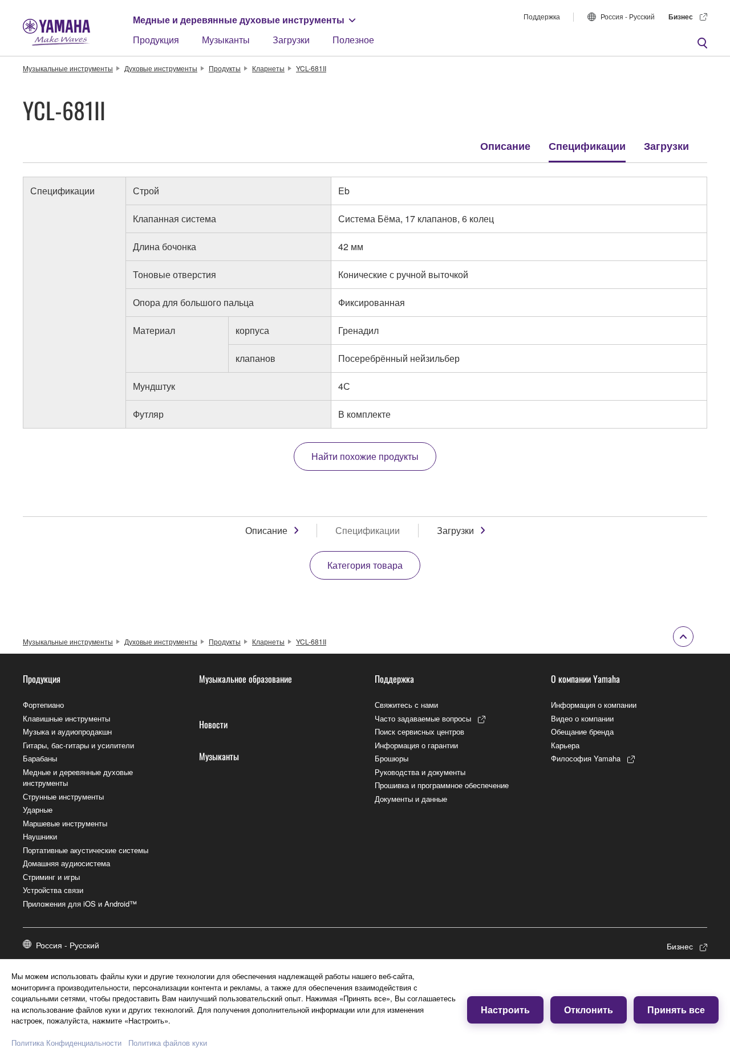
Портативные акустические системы (85, 850)
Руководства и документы (420, 772)
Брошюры (391, 758)
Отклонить (588, 1009)
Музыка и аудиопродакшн (67, 731)
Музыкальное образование (245, 679)
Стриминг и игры (51, 876)
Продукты (225, 68)
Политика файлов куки (167, 1042)
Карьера (565, 745)
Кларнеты (268, 68)
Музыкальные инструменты (68, 68)
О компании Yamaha (585, 679)
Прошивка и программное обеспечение (442, 785)
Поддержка (542, 16)
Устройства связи (53, 889)
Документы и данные (411, 798)
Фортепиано (43, 704)
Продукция (156, 39)
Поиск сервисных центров (419, 731)
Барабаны (40, 758)
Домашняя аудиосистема (66, 863)
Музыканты (226, 39)
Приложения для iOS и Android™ (80, 903)
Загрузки (291, 39)
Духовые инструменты (160, 68)
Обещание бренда (582, 731)
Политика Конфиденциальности (66, 1042)
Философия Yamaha (585, 758)
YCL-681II (311, 68)
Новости (213, 724)
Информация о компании (593, 704)
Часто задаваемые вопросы (423, 718)
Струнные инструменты (63, 796)
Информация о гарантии (416, 745)
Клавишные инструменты (66, 718)
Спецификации (587, 145)
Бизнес (680, 16)
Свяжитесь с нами (406, 704)
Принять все (676, 1009)
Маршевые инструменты (65, 823)
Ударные (37, 809)
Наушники (40, 836)
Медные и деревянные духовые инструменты (238, 19)
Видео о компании (582, 718)
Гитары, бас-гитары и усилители (78, 745)
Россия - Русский (628, 16)
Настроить (505, 1009)
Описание (505, 145)
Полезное (353, 39)
